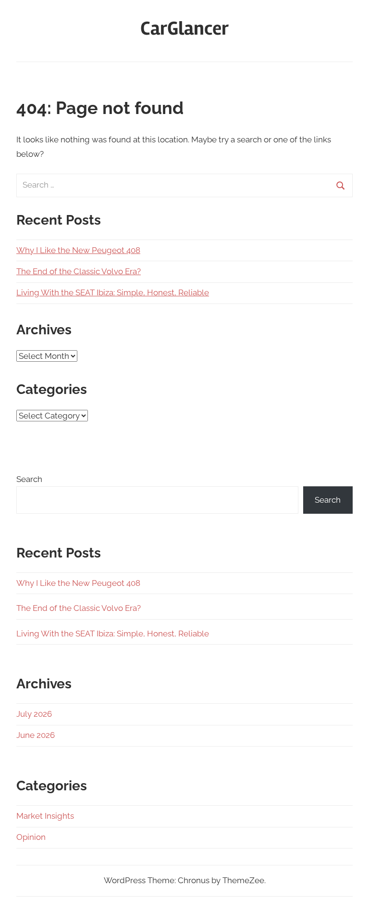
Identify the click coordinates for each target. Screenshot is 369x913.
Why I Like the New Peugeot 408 (78, 250)
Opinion (31, 837)
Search (29, 479)
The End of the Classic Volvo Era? (78, 271)
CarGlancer (184, 28)
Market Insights (45, 816)
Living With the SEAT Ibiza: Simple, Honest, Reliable (112, 292)
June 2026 (35, 735)
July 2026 (34, 714)
